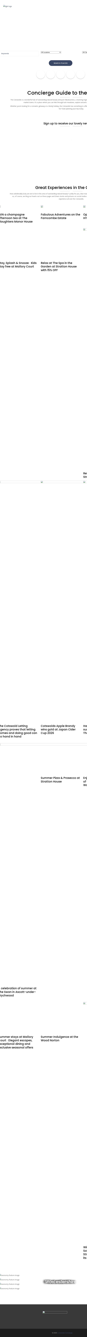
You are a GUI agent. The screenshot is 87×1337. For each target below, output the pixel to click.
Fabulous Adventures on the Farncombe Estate (60, 216)
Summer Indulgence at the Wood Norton (59, 1038)
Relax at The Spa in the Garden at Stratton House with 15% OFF (59, 266)
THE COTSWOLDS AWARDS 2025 (13, 2)
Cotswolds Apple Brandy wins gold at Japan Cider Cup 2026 (58, 729)
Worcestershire (52, 42)
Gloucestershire (70, 42)
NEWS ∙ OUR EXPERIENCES (76, 1)
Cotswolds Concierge (64, 1333)
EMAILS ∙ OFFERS (58, 1)
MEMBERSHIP (80, 4)
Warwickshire (35, 42)
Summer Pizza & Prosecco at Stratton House (60, 779)
